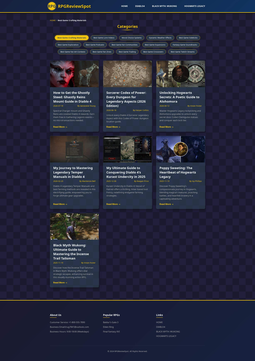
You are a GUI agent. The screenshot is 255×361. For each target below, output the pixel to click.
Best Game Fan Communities (124, 44)
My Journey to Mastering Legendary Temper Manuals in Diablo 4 (73, 172)
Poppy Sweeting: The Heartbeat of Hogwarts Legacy (178, 172)
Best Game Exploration (68, 44)
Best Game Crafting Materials (72, 37)
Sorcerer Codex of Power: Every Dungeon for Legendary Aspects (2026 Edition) (126, 99)
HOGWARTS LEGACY (194, 6)
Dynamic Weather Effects (160, 37)
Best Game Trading (127, 51)
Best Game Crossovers (153, 51)
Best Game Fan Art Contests (72, 51)
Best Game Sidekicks (188, 37)
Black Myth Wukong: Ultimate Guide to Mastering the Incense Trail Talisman (71, 251)
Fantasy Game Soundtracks (185, 44)
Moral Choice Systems (132, 37)
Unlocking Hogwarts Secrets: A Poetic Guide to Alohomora (179, 97)
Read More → (60, 126)
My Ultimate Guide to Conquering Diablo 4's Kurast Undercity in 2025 (125, 172)
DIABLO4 (140, 6)
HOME (124, 6)
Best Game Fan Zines (102, 51)
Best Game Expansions (155, 44)
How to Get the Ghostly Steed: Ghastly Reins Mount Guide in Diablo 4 (72, 97)
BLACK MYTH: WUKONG (164, 6)
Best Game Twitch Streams (183, 51)
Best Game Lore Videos (104, 37)
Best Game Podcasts (95, 44)
